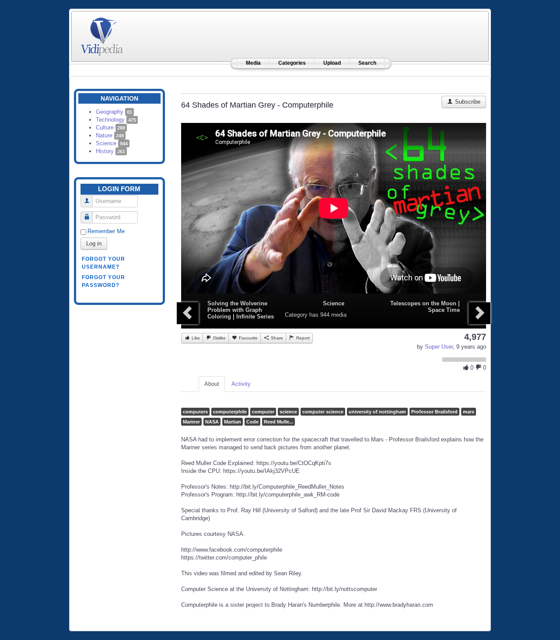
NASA (212, 421)
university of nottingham (377, 411)
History (110, 151)
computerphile (230, 411)
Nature (110, 135)
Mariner (191, 421)
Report (302, 338)
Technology (116, 119)
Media (253, 63)
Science (112, 143)
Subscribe (466, 101)
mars (468, 411)
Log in (94, 243)
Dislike (219, 338)
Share (276, 338)
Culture (110, 127)
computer (263, 411)
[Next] (479, 313)
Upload (332, 63)
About (211, 384)
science (288, 411)
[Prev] (188, 313)
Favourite (248, 338)
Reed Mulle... (278, 421)
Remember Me (106, 231)
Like (195, 338)
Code (252, 421)
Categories (292, 63)
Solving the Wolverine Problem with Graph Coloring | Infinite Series (240, 310)
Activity (241, 384)
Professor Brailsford (434, 411)
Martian (232, 421)
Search (367, 63)
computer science (322, 411)
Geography (114, 111)
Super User (439, 346)
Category (296, 314)
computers (195, 411)
